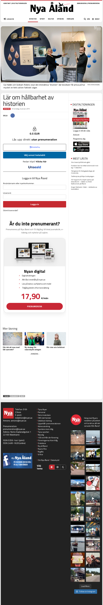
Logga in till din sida (81, 131)
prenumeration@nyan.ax (14, 429)
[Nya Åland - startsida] (51, 14)
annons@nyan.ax (18, 420)
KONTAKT (7, 3)
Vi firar (40, 454)
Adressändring (44, 426)
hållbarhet (15, 396)
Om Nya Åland (43, 460)
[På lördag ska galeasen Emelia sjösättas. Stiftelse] (78, 575)
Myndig (41, 434)
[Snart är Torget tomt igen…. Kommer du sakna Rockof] (78, 514)
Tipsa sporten (43, 431)
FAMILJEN (70, 19)
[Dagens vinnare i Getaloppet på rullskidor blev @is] (93, 575)
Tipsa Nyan (42, 409)
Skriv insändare (44, 415)
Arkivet (76, 135)
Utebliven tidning (45, 420)
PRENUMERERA (94, 3)
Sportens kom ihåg (45, 429)
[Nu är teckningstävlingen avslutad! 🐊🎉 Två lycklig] (78, 560)
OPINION (60, 19)
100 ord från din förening (48, 437)
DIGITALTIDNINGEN (19, 3)
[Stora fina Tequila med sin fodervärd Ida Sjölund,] (78, 498)
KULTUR (51, 19)
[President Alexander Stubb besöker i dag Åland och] (78, 468)
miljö (22, 396)
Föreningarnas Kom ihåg (48, 440)
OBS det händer (44, 417)
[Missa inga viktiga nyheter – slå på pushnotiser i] (93, 483)
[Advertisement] (34, 374)
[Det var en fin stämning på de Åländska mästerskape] (78, 437)
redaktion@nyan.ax (23, 417)
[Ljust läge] (57, 467)
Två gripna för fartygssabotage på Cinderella (82, 172)
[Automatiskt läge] (52, 467)
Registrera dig (79, 139)
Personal (41, 412)
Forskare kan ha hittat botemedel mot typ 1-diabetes (84, 166)
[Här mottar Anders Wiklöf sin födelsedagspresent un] (93, 529)
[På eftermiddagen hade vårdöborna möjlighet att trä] (93, 453)
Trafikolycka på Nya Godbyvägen (82, 176)
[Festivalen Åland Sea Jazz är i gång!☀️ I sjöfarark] (78, 453)
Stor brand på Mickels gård (80, 162)
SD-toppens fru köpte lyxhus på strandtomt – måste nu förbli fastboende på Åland (82, 181)
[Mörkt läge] (63, 467)
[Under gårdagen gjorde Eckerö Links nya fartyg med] (78, 483)
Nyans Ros (42, 448)
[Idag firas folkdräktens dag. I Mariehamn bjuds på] (93, 498)
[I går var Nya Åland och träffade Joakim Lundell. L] (93, 560)
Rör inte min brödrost (56, 347)
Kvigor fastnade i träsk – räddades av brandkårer (84, 188)
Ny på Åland (42, 446)
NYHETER (33, 19)
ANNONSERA (82, 3)
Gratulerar (42, 443)
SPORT (42, 19)
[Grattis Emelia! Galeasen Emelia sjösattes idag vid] (78, 544)
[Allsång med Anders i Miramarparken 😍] (78, 529)
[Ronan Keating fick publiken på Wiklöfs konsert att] (93, 514)
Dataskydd (55, 460)
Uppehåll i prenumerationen (49, 423)
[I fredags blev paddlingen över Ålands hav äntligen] (93, 437)
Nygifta (40, 451)
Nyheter (7, 109)
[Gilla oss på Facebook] (17, 460)
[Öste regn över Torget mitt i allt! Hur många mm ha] (93, 544)
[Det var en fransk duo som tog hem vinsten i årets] (93, 468)
